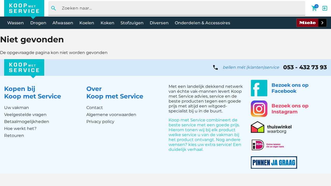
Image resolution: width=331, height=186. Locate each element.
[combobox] (175, 8)
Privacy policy (100, 121)
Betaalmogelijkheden (26, 121)
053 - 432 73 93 (305, 67)
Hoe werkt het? (20, 128)
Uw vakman (16, 107)
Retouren (14, 135)
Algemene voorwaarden (111, 114)
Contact (94, 107)
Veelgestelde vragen (25, 114)
